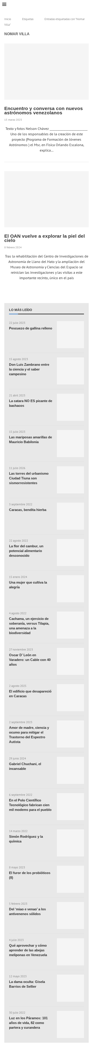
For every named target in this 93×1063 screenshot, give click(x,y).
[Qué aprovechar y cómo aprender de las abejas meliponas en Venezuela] (70, 951)
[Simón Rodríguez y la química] (70, 842)
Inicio (7, 19)
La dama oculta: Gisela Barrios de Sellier (27, 984)
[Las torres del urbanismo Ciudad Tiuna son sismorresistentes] (70, 479)
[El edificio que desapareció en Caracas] (70, 697)
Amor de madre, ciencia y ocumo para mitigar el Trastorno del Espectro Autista (29, 735)
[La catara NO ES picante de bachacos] (70, 407)
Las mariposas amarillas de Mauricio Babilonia (30, 439)
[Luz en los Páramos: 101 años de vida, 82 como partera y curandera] (70, 1024)
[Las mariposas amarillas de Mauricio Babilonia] (70, 443)
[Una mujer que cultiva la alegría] (70, 588)
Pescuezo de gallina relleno (30, 328)
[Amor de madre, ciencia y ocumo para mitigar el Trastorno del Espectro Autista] (70, 734)
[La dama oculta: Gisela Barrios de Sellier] (70, 988)
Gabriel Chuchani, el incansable (25, 766)
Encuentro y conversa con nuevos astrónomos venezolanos (43, 110)
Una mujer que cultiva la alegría (28, 584)
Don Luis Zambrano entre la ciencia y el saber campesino (29, 369)
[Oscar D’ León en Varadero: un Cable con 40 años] (70, 661)
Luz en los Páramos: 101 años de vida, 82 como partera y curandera (28, 1022)
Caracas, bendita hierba (27, 510)
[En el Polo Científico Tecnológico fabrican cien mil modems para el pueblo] (70, 806)
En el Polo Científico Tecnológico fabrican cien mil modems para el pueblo (30, 805)
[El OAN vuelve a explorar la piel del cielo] (46, 199)
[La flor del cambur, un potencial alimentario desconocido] (70, 552)
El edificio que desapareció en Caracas (30, 693)
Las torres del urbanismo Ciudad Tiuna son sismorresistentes (29, 478)
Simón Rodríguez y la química (26, 839)
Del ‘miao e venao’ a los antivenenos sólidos (27, 911)
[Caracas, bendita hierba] (70, 516)
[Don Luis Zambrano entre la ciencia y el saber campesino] (70, 370)
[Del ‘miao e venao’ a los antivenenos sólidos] (70, 915)
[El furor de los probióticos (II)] (70, 879)
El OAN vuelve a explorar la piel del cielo (44, 238)
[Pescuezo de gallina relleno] (70, 334)
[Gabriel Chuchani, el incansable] (70, 770)
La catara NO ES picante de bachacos (30, 403)
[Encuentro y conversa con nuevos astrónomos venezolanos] (46, 72)
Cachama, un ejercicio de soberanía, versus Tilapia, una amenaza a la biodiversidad (29, 626)
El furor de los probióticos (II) (29, 875)
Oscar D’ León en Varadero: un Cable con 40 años (30, 659)
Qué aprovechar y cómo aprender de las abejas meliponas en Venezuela (28, 950)
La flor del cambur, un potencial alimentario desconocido (26, 550)
